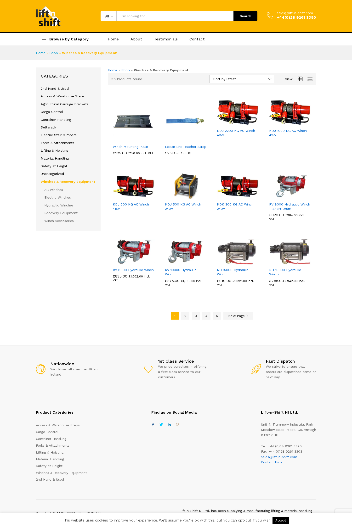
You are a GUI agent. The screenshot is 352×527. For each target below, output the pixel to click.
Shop (54, 53)
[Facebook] (153, 424)
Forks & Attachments (57, 143)
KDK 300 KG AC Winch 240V (235, 206)
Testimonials (166, 39)
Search (245, 16)
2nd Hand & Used (55, 88)
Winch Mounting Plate (130, 147)
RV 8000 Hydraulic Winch (133, 270)
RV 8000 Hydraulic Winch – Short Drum (289, 206)
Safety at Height (54, 166)
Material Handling (55, 158)
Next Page (237, 316)
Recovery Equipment (61, 213)
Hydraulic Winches (59, 205)
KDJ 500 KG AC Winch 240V (183, 206)
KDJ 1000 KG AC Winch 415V (288, 133)
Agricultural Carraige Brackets (64, 104)
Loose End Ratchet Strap (185, 147)
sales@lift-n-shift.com (295, 13)
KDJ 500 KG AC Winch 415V (131, 206)
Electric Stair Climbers (59, 135)
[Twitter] (161, 424)
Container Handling (56, 120)
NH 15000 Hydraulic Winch (233, 272)
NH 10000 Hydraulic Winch (285, 272)
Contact (197, 39)
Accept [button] (280, 520)
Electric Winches (57, 197)
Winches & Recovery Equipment (68, 181)
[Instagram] (177, 425)
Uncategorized (52, 174)
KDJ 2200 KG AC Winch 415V (236, 133)
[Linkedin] (169, 424)
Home (113, 39)
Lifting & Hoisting (54, 150)
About (136, 39)
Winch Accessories (59, 221)
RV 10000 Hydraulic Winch (180, 272)
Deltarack (48, 127)
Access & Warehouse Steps (63, 96)
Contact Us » (271, 462)
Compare (139, 139)
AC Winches (53, 190)
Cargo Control (52, 112)
